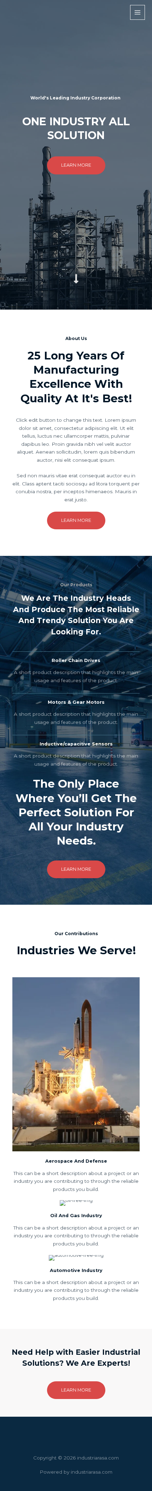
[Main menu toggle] (137, 12)
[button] (76, 165)
